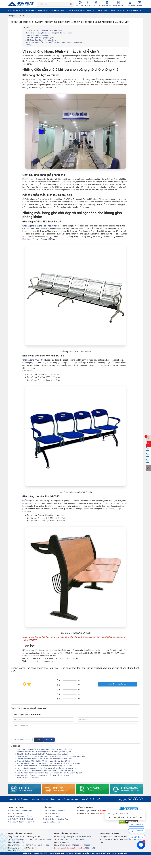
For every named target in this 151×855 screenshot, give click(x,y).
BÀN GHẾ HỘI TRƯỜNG (78, 11)
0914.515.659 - (66, 845)
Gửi (38, 739)
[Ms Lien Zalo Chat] (148, 456)
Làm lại (49, 739)
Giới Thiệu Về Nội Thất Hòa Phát (20, 819)
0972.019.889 (30, 845)
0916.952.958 (77, 845)
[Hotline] (148, 444)
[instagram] (125, 799)
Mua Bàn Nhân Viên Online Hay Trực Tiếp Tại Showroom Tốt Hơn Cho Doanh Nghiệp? (49, 773)
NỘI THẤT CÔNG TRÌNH (97, 11)
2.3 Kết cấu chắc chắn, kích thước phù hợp (41, 40)
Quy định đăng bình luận (22, 739)
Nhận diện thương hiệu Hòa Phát (20, 816)
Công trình (130, 5)
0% (79, 680)
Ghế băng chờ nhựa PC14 (33, 360)
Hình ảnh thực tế (23, 799)
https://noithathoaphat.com (43, 661)
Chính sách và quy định (71, 799)
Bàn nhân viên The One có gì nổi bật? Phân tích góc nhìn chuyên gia (42, 754)
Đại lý (87, 5)
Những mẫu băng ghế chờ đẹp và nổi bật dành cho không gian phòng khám (53, 42)
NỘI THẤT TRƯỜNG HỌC (117, 11)
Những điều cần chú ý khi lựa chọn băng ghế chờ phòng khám (48, 33)
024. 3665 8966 (31, 839)
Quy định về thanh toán (51, 822)
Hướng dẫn (106, 5)
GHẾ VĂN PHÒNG (15, 11)
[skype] (141, 799)
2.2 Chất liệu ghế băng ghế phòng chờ (39, 38)
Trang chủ (12, 16)
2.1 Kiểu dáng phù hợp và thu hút (37, 35)
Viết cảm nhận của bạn (117, 684)
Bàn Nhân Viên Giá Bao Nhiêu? (28, 778)
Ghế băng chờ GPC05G (32, 500)
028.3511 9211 (65, 839)
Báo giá (85, 799)
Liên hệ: (27, 45)
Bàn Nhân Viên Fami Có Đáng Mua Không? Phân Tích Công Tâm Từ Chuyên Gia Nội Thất (50, 756)
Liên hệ (139, 5)
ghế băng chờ (95, 58)
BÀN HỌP (54, 11)
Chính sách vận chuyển (51, 816)
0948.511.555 (19, 845)
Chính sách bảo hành (51, 813)
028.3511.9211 (104, 813)
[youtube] (130, 799)
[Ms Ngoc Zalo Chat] (148, 450)
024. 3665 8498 (18, 839)
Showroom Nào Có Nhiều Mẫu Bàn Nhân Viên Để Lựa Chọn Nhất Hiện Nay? (45, 770)
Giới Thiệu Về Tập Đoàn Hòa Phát (21, 822)
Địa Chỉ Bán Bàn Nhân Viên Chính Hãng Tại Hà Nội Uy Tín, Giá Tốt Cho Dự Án (46, 768)
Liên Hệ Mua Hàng (15, 813)
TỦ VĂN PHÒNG (43, 11)
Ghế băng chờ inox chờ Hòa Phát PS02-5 (39, 226)
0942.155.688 (43, 845)
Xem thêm (132, 11)
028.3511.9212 (78, 839)
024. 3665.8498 (104, 811)
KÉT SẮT (63, 11)
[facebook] (135, 799)
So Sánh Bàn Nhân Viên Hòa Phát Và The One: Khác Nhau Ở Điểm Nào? (44, 759)
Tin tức (142, 11)
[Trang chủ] (21, 4)
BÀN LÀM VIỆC (29, 11)
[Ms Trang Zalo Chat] (148, 462)
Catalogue (96, 5)
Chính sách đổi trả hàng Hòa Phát (55, 819)
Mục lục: (27, 28)
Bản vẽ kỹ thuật (95, 799)
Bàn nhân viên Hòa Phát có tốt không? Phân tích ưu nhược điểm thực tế (43, 752)
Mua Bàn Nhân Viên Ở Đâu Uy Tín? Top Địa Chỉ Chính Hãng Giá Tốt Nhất (44, 766)
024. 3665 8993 (45, 839)
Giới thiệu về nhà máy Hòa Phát (20, 811)
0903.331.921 (89, 845)
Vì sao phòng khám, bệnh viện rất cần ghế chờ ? (43, 30)
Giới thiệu (80, 5)
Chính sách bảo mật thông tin (54, 811)
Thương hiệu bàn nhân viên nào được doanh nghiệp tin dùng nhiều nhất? (44, 749)
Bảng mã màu (118, 5)
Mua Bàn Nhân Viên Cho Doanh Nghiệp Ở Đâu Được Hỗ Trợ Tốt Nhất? (43, 775)
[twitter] (120, 799)
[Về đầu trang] (148, 468)
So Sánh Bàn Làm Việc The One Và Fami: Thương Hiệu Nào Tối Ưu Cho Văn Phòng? (48, 763)
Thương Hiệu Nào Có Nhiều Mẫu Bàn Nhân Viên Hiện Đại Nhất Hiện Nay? (44, 761)
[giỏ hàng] (148, 438)
